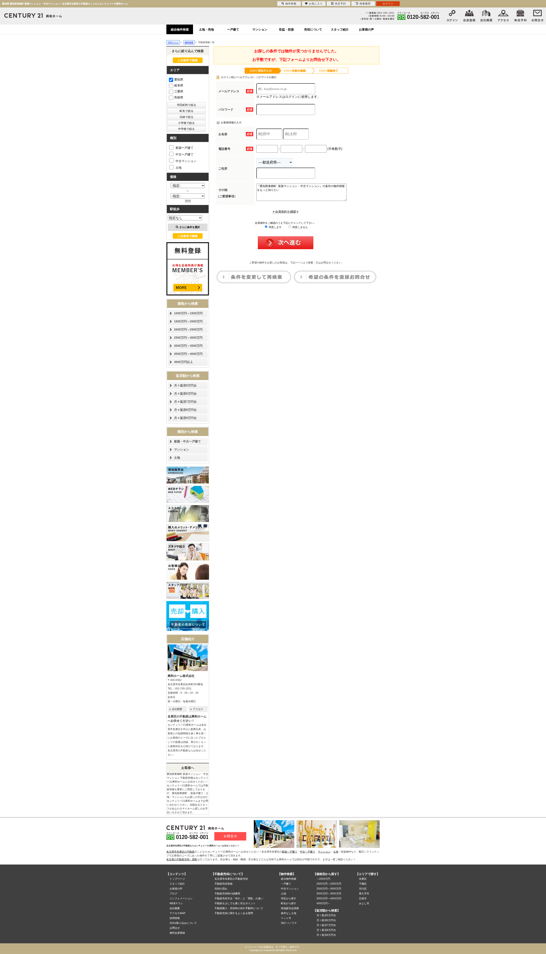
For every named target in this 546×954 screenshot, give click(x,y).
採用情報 (175, 918)
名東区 (363, 878)
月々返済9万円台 (185, 418)
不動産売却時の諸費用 (227, 893)
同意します (275, 227)
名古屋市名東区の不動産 (180, 851)
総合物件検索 (180, 29)
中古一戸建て (184, 154)
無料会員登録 (177, 932)
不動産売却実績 (223, 883)
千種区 (363, 883)
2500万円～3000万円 (188, 337)
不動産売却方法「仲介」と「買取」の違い (239, 898)
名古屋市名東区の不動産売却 (231, 878)
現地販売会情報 (290, 908)
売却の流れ (221, 888)
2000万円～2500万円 (188, 329)
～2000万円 (323, 878)
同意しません (300, 227)
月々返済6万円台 (185, 393)
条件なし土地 (288, 913)
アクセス (198, 709)
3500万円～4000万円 (188, 354)
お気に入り (316, 3)
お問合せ (175, 927)
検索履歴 (365, 3)
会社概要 (177, 709)
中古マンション (186, 161)
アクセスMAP (177, 913)
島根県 (178, 97)
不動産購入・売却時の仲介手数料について (239, 908)
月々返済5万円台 (185, 385)
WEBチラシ (176, 903)
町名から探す (288, 903)
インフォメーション (181, 898)
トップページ (177, 878)
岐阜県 (178, 85)
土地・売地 (206, 29)
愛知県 (178, 79)
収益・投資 (286, 29)
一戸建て (233, 29)
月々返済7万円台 (185, 401)
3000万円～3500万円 (188, 345)
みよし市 (364, 903)
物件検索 (290, 3)
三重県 (178, 91)
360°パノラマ (289, 923)
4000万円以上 (183, 362)
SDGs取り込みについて (183, 923)
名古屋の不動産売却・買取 (181, 859)
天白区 (363, 888)
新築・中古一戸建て (187, 441)
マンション (259, 29)
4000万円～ (323, 903)
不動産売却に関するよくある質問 (234, 913)
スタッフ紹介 (340, 29)
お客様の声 (366, 29)
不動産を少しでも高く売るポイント (235, 903)
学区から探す (288, 898)
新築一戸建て (184, 147)
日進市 (363, 898)
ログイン (388, 3)
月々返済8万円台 (185, 409)
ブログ (173, 893)
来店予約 (340, 3)
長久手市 (364, 893)
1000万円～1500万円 (188, 313)
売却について (313, 29)
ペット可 (286, 918)
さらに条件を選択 (189, 227)
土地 (179, 167)
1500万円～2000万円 (188, 321)
